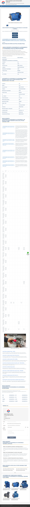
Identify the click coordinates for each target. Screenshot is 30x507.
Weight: (3, 63)
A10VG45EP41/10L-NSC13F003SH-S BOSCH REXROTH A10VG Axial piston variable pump (9, 151)
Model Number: (4, 59)
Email (4, 421)
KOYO (16, 399)
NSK (3, 395)
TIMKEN (3, 399)
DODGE (16, 401)
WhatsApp (15, 35)
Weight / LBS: (4, 103)
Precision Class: (4, 65)
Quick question (4, 428)
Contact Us (5, 505)
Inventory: (4, 62)
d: (2, 72)
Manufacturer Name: (5, 101)
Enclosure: (3, 106)
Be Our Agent (15, 37)
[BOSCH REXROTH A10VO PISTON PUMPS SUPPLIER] (3, 2)
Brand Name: (4, 57)
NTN (3, 397)
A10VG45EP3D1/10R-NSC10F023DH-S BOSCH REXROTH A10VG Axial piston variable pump (8, 144)
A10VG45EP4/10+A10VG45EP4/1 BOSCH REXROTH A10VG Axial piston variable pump (8, 140)
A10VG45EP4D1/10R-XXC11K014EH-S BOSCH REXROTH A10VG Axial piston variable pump (8, 134)
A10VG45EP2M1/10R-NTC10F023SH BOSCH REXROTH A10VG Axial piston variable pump (8, 127)
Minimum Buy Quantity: (5, 99)
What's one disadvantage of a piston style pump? (12, 452)
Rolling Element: (4, 112)
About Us (2, 505)
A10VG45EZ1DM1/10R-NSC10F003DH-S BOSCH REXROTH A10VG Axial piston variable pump (8, 165)
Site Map (8, 505)
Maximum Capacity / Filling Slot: (7, 108)
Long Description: (5, 110)
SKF (16, 395)
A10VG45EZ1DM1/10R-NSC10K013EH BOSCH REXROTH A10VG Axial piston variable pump (8, 158)
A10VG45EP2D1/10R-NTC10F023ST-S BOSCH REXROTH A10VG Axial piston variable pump (8, 161)
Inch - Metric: (4, 74)
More (15, 472)
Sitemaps (11, 505)
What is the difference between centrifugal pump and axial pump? (13, 446)
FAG (15, 397)
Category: (3, 67)
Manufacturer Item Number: (6, 90)
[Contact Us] (27, 253)
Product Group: (4, 70)
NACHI (3, 401)
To (3, 423)
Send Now (11, 437)
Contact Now (15, 33)
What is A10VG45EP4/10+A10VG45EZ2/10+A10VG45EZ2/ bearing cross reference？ (15, 31)
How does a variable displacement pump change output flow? (13, 458)
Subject (4, 425)
